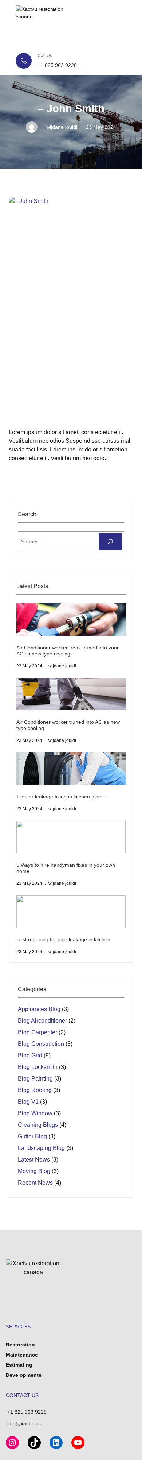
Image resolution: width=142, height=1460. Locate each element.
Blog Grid (30, 1055)
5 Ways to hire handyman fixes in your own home (65, 868)
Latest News (34, 1159)
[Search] (110, 541)
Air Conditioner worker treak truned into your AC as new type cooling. (67, 651)
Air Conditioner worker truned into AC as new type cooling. (68, 725)
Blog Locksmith (38, 1067)
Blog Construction (41, 1044)
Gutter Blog (32, 1136)
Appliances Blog (39, 1009)
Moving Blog (34, 1171)
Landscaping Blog (41, 1148)
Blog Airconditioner (42, 1021)
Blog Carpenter (37, 1032)
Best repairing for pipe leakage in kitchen (63, 939)
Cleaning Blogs (38, 1125)
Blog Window (35, 1113)
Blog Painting (35, 1078)
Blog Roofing (35, 1090)
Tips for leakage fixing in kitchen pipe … (62, 796)
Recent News (35, 1183)
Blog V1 (28, 1102)
